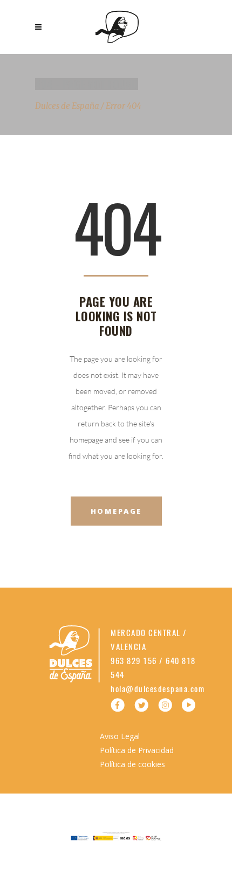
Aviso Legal (120, 736)
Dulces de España (67, 106)
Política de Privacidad (137, 750)
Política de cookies (132, 764)
